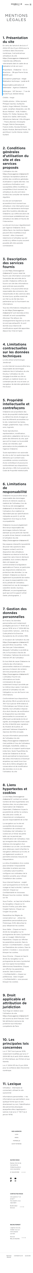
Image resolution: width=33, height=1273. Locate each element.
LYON (16, 1134)
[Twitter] (11, 1181)
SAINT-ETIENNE (16, 1144)
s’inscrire (14, 1172)
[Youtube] (15, 1178)
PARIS (16, 1137)
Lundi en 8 (25, 81)
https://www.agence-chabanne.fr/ (16, 58)
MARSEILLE (16, 1140)
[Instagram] (15, 1181)
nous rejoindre (15, 1237)
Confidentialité (18, 1255)
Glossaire (28, 1255)
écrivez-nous (14, 1207)
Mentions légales (8, 1256)
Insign (24, 78)
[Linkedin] (11, 1178)
